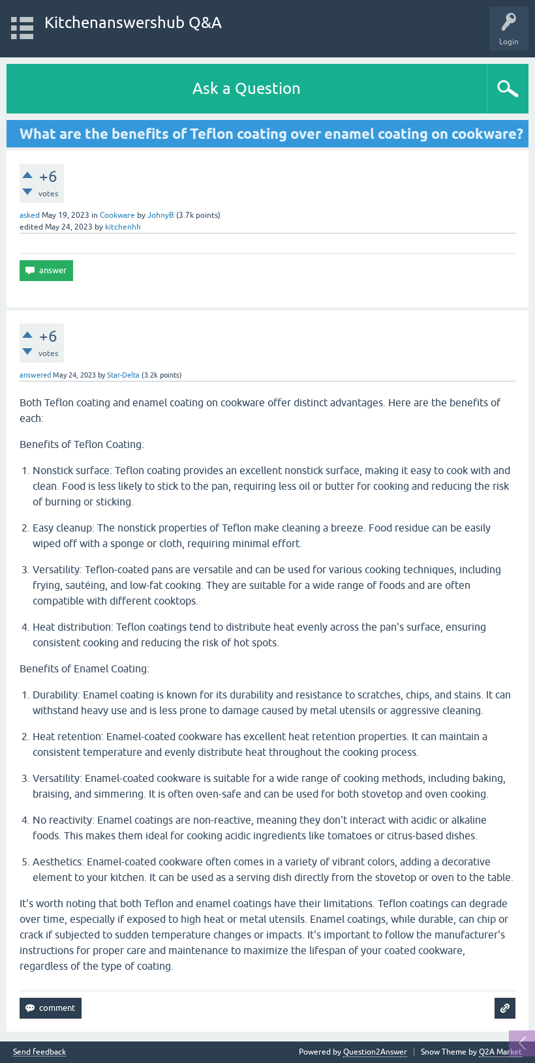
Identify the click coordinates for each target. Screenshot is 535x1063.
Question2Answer (375, 1051)
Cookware (117, 215)
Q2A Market (500, 1051)
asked (30, 215)
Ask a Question (246, 88)
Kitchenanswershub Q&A (133, 22)
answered (35, 375)
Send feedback (39, 1052)
